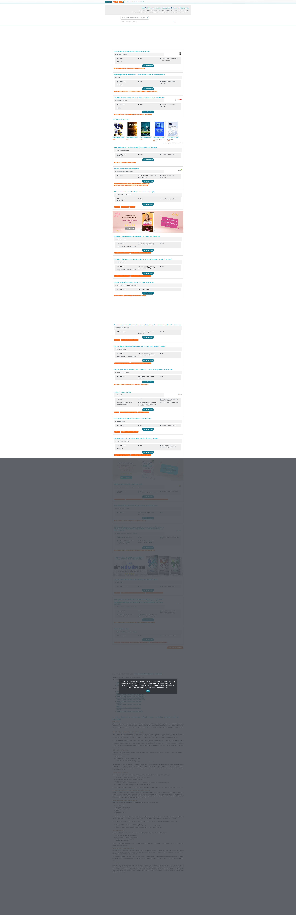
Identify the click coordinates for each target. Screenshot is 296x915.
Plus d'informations (148, 65)
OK (148, 691)
